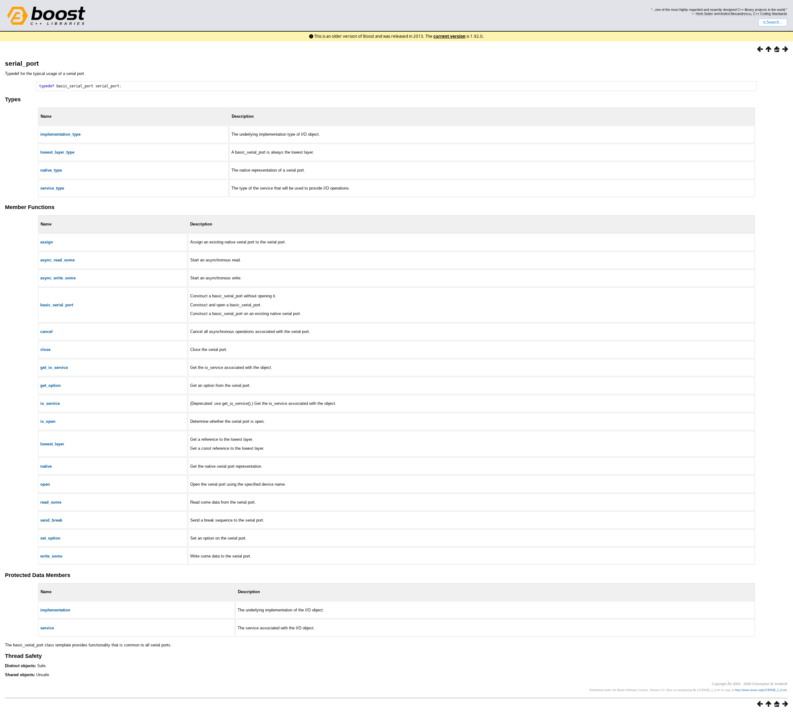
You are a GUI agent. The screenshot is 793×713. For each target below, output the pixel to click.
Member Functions (30, 207)
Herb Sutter (704, 13)
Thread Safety (23, 656)
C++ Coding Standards (770, 13)
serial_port (22, 63)
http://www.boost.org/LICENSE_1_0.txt (760, 690)
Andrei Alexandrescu (735, 13)
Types (13, 99)
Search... (774, 22)
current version (449, 36)
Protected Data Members (37, 575)
